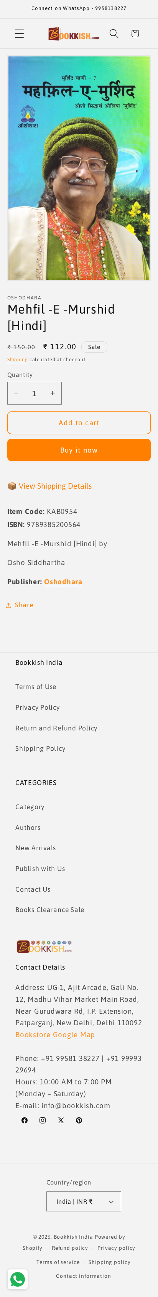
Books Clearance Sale (49, 910)
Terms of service (57, 1262)
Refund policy (70, 1248)
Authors (27, 827)
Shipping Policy (40, 748)
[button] (19, 33)
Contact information (83, 1276)
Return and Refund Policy (56, 728)
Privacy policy (116, 1248)
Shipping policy (109, 1262)
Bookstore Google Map (55, 1034)
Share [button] (24, 605)
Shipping (17, 359)
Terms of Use (35, 687)
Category (29, 807)
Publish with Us (40, 868)
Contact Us (33, 889)
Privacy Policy (37, 707)
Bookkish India (73, 1237)
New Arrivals (35, 848)
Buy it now (79, 450)
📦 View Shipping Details (49, 485)
